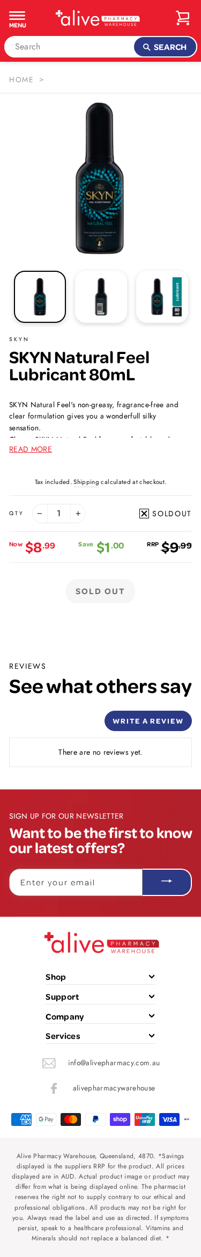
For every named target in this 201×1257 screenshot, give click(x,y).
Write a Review (148, 721)
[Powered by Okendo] (36, 724)
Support (62, 996)
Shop (56, 977)
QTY (16, 513)
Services (63, 1036)
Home (21, 79)
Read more (30, 449)
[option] (100, 178)
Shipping (86, 482)
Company (65, 1016)
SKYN (19, 339)
